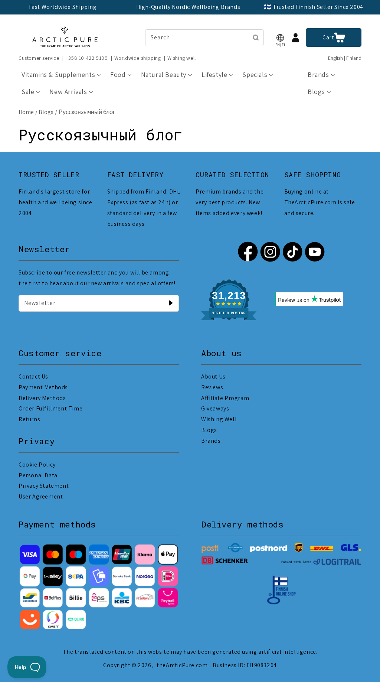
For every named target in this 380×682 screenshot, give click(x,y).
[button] (280, 37)
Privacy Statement (44, 486)
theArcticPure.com (182, 665)
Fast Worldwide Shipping (63, 7)
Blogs (46, 112)
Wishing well (181, 58)
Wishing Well (219, 419)
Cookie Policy (37, 464)
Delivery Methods (42, 398)
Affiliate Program (225, 398)
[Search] (256, 37)
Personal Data (38, 475)
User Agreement (41, 496)
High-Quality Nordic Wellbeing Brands (188, 7)
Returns (29, 419)
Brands (211, 441)
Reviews (212, 387)
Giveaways (215, 408)
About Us (213, 376)
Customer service (39, 58)
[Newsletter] (171, 303)
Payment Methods (43, 387)
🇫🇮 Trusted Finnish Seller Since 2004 (313, 7)
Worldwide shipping (137, 58)
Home (26, 112)
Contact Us (33, 376)
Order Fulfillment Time (50, 408)
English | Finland (344, 58)
